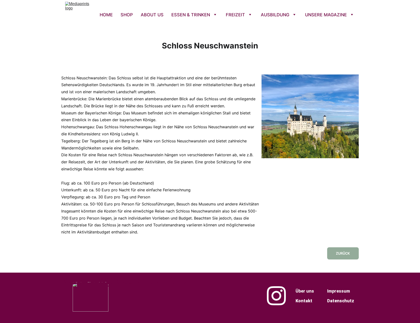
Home (106, 14)
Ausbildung (275, 14)
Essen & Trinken (190, 14)
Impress (335, 291)
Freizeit (235, 14)
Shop (127, 14)
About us (152, 14)
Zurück (343, 253)
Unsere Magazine (326, 14)
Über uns (305, 291)
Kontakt (304, 300)
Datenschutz (340, 300)
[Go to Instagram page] (276, 295)
